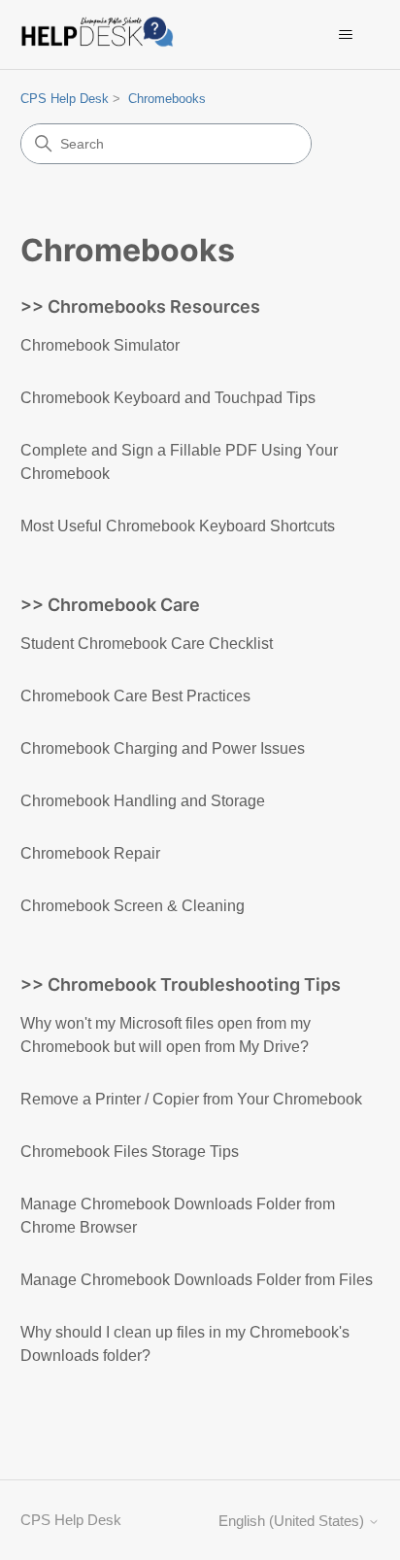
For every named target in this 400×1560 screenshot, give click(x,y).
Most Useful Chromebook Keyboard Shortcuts (177, 526)
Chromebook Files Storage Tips (129, 1151)
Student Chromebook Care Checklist (146, 643)
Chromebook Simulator (100, 345)
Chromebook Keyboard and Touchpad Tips (168, 398)
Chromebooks (167, 98)
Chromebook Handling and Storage (142, 801)
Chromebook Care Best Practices (135, 696)
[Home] (101, 34)
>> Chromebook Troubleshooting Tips (180, 984)
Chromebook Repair (90, 853)
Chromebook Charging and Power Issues (162, 748)
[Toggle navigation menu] (345, 35)
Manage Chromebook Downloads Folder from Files (196, 1280)
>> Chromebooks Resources (140, 306)
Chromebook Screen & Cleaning (132, 906)
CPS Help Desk (64, 98)
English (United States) (293, 1520)
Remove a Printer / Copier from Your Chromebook (191, 1099)
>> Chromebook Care (110, 604)
